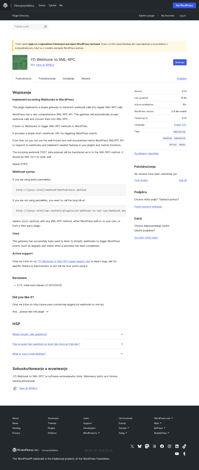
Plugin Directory (20, 15)
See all (183, 180)
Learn (86, 418)
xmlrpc (182, 144)
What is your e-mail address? (29, 353)
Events (122, 423)
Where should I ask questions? (29, 334)
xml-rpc (173, 144)
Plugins (51, 428)
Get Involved (125, 418)
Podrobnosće (23, 78)
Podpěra (182, 78)
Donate (124, 428)
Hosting (16, 428)
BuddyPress (161, 433)
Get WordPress (184, 5)
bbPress (159, 428)
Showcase (53, 418)
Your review (141, 180)
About (15, 418)
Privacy (16, 433)
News (15, 423)
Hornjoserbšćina (50, 450)
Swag (123, 433)
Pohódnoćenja (47, 78)
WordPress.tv (91, 433)
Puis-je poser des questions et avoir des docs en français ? (46, 344)
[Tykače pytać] (45, 26)
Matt (158, 423)
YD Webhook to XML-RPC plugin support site (64, 261)
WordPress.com (163, 418)
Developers (89, 428)
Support (87, 423)
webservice (179, 138)
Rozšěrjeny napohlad (146, 153)
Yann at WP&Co (45, 64)
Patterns (52, 433)
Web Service (179, 132)
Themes (52, 423)
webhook (167, 138)
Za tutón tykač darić (146, 237)
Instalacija (68, 78)
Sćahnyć (180, 62)
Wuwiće (85, 78)
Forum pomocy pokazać (148, 206)
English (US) (180, 124)
